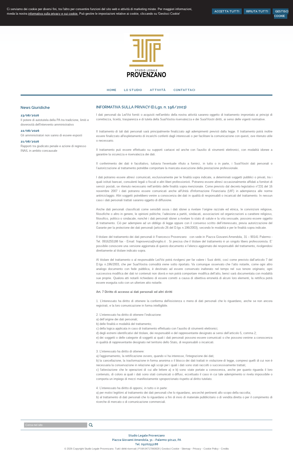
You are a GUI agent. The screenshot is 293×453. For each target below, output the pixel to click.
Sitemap (186, 448)
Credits (225, 448)
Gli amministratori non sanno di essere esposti (51, 135)
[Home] (146, 77)
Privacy (197, 448)
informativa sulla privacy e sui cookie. (53, 13)
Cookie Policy (211, 448)
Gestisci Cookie (170, 448)
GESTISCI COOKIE (281, 14)
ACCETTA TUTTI (226, 11)
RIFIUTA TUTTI (257, 11)
